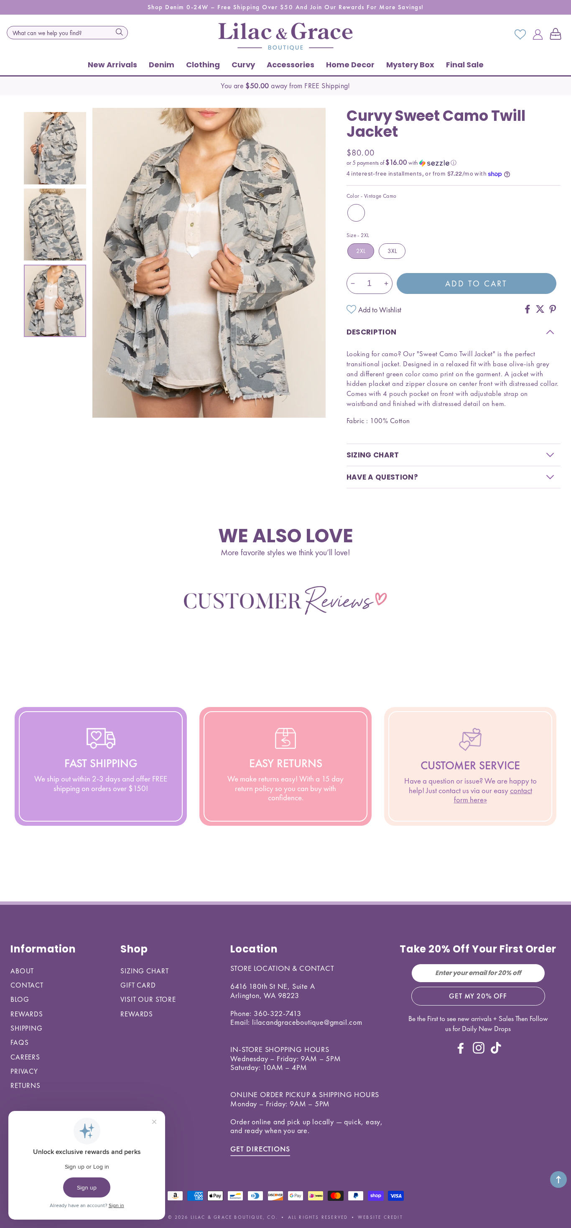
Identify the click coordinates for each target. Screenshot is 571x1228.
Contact (26, 985)
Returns (25, 1085)
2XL (360, 251)
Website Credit (380, 1217)
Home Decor (350, 64)
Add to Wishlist (379, 309)
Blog (19, 999)
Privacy (24, 1071)
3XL (392, 251)
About (22, 970)
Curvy (243, 64)
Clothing (203, 64)
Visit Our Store (148, 999)
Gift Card (138, 985)
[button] (557, 35)
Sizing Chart (144, 970)
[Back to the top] (558, 1179)
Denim (161, 64)
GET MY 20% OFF (478, 996)
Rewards (26, 1014)
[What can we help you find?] (119, 32)
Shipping (26, 1028)
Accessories (290, 64)
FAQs (19, 1042)
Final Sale (465, 64)
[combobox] (67, 32)
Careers (25, 1057)
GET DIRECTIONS (260, 1149)
